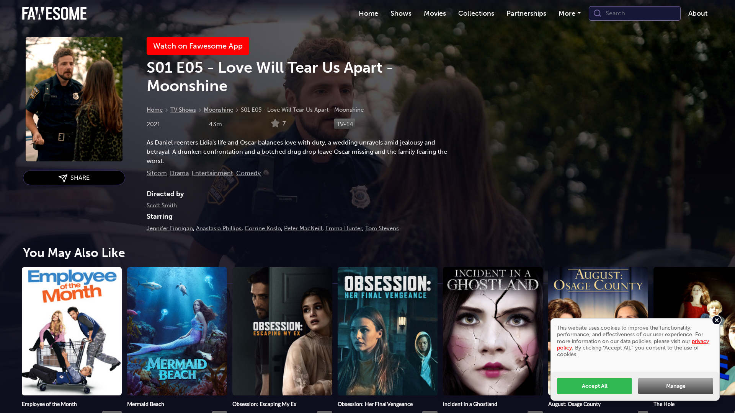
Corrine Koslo (263, 228)
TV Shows (183, 109)
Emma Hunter (343, 228)
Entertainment (212, 173)
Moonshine (218, 109)
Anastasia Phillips (219, 228)
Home (155, 109)
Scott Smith (162, 205)
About (697, 13)
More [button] (567, 13)
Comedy (248, 173)
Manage (676, 385)
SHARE (78, 177)
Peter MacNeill (303, 228)
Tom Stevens (382, 228)
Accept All (595, 385)
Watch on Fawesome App (198, 45)
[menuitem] (368, 13)
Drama (179, 173)
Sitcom (157, 173)
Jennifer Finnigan (170, 228)
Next (721, 333)
